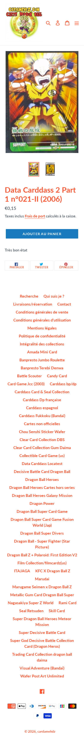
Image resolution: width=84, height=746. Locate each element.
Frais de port (35, 216)
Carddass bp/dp (63, 383)
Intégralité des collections (42, 344)
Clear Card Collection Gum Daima (42, 447)
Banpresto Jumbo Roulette (42, 359)
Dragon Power (42, 503)
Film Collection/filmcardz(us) (42, 562)
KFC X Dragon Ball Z (52, 570)
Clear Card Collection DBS (42, 439)
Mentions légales (42, 328)
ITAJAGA (22, 570)
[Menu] (76, 23)
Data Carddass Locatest (42, 463)
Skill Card (57, 610)
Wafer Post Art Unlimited (42, 676)
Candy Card (57, 375)
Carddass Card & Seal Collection (42, 391)
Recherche (29, 296)
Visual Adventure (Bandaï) (42, 668)
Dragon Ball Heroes (42, 479)
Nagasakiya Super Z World (30, 602)
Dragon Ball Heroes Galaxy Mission (42, 495)
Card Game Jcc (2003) (26, 383)
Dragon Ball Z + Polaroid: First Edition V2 (42, 554)
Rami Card (67, 602)
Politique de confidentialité (42, 336)
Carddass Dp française (42, 399)
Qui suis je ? (54, 296)
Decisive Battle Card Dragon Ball (42, 471)
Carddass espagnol (42, 407)
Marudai (42, 578)
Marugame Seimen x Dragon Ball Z (42, 586)
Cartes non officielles (42, 423)
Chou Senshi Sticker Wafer (42, 431)
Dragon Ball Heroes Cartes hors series (42, 487)
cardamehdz (46, 731)
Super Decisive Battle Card (42, 632)
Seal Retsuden (31, 610)
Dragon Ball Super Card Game (42, 511)
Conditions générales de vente (42, 312)
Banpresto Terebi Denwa (42, 367)
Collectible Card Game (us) (42, 455)
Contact (64, 304)
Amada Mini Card (42, 352)
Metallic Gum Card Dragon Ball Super (42, 594)
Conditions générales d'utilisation (42, 320)
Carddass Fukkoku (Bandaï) (42, 415)
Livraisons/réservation (32, 304)
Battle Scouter (29, 375)
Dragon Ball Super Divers (42, 533)
